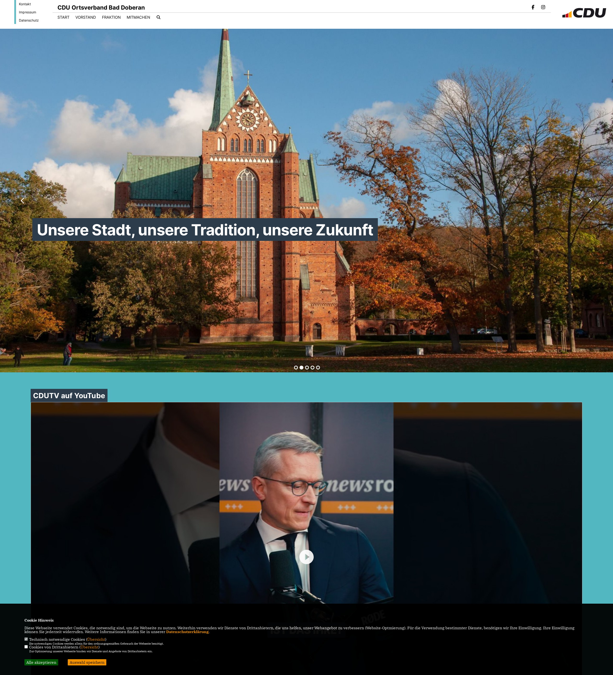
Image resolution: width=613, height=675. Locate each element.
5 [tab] (318, 367)
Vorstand (85, 17)
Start (63, 17)
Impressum (27, 12)
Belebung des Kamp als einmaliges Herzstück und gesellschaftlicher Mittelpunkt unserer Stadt (211, 241)
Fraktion (111, 17)
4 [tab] (312, 367)
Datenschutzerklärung (187, 631)
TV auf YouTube (69, 395)
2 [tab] (301, 367)
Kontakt (25, 4)
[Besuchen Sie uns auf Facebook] (533, 8)
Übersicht (96, 639)
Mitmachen (138, 17)
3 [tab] (307, 367)
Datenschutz (29, 20)
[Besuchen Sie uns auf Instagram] (543, 8)
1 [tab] (296, 367)
